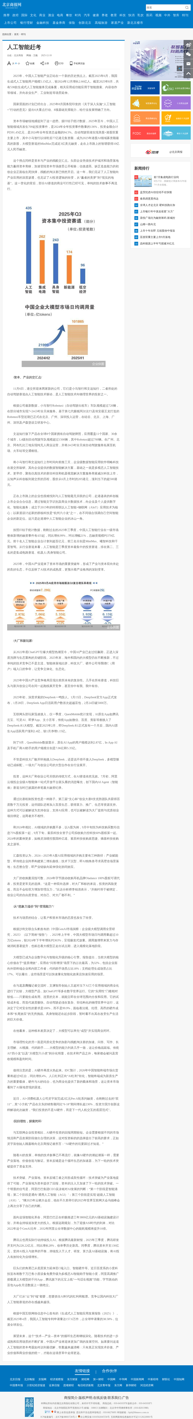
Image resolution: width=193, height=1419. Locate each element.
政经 (15, 15)
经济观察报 (56, 1379)
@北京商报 (175, 152)
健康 (96, 15)
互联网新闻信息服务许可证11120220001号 (132, 1417)
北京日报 (15, 1379)
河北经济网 (146, 1385)
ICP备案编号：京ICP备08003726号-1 (59, 1417)
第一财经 (98, 1379)
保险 (72, 22)
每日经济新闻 (85, 1385)
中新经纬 (153, 1379)
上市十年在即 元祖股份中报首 (157, 230)
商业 (42, 15)
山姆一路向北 (148, 224)
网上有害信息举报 (66, 1412)
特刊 (185, 15)
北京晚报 (29, 1379)
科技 (122, 15)
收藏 (32, 63)
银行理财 (26, 22)
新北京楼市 (135, 22)
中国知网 (179, 1379)
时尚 (78, 15)
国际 (24, 15)
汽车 (87, 15)
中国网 (111, 1379)
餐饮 (69, 15)
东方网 (118, 1385)
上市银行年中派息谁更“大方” (157, 211)
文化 (33, 15)
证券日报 (54, 1385)
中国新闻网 (137, 1379)
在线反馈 (100, 1397)
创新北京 (85, 22)
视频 (158, 15)
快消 (131, 15)
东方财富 (72, 1379)
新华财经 (131, 1385)
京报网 (42, 1379)
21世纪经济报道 (36, 1385)
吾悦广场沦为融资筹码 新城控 (157, 217)
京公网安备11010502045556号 (95, 1417)
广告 (125, 1397)
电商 (60, 15)
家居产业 (117, 22)
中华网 (123, 1379)
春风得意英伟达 (149, 198)
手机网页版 (79, 63)
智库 (176, 15)
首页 (16, 34)
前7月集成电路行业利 (166, 177)
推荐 (6, 15)
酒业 (51, 15)
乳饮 (140, 15)
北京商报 (25, 985)
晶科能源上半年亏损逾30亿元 (157, 243)
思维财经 (68, 1385)
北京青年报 (103, 1385)
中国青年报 (16, 1385)
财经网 (85, 1379)
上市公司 (10, 22)
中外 (167, 15)
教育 (114, 15)
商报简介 (71, 1397)
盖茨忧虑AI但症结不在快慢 (156, 192)
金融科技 (42, 22)
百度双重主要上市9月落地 (155, 237)
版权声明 (85, 1397)
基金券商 (59, 22)
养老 (105, 15)
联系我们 (114, 1397)
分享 (46, 63)
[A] (9, 63)
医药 (149, 15)
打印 (61, 63)
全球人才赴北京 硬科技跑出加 (157, 205)
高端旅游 (101, 22)
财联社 (166, 1379)
